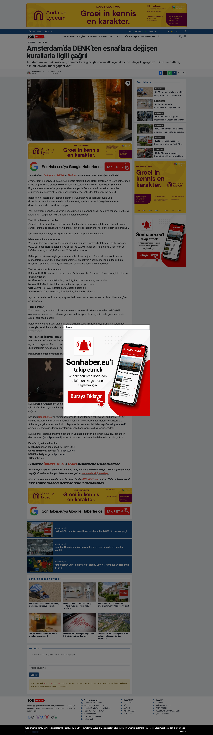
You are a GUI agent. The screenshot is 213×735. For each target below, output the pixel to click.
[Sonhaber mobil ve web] (106, 372)
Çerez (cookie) (32, 732)
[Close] (147, 327)
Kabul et (183, 731)
